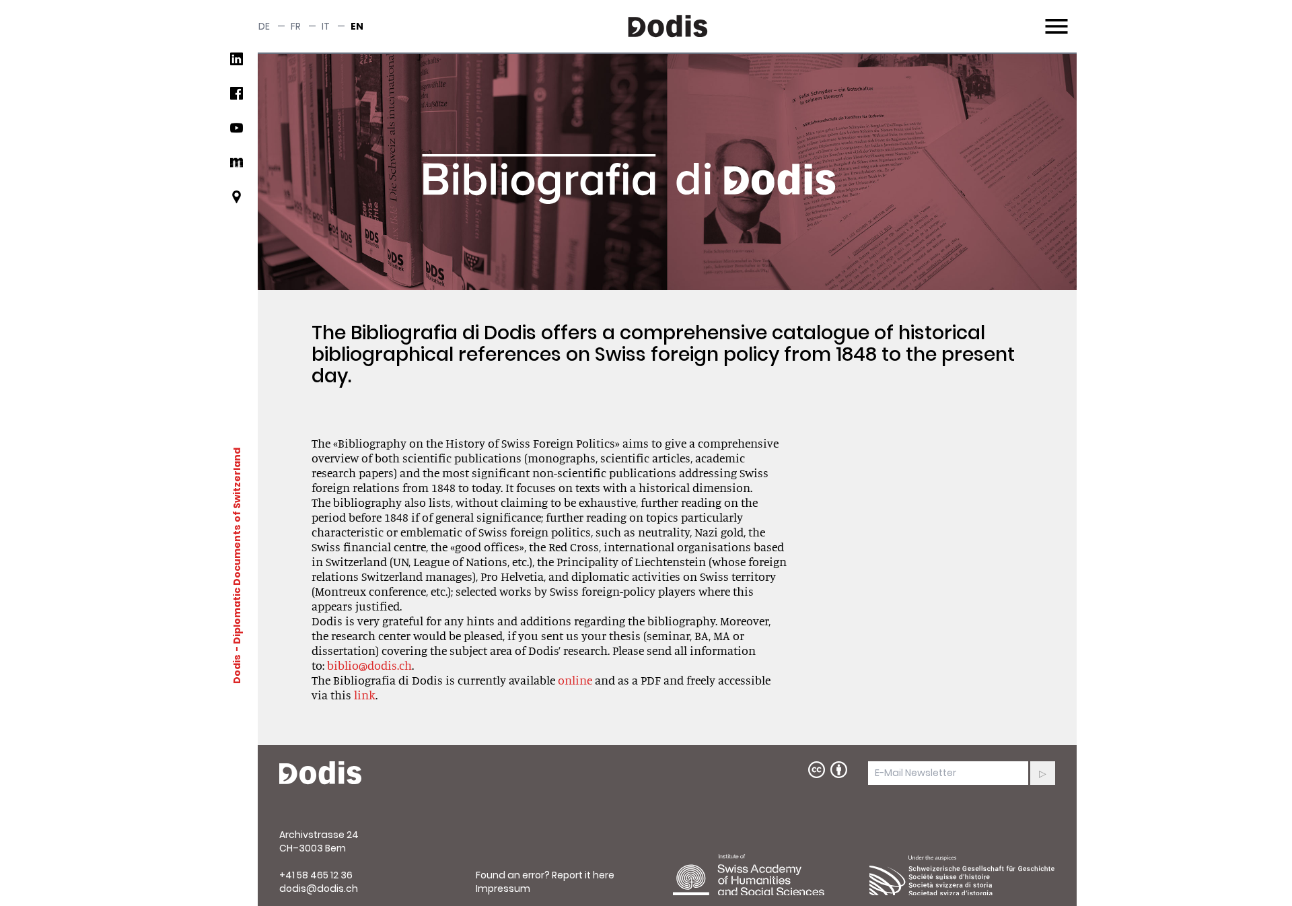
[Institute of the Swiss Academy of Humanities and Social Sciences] (766, 875)
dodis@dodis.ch (318, 888)
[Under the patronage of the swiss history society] (962, 875)
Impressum (503, 888)
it (326, 26)
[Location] (236, 202)
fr (296, 26)
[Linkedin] (236, 64)
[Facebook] (236, 98)
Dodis (237, 668)
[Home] (320, 773)
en (357, 26)
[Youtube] (236, 133)
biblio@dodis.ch (369, 665)
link (364, 694)
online (575, 679)
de (264, 26)
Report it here (583, 875)
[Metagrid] (236, 168)
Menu (1055, 18)
